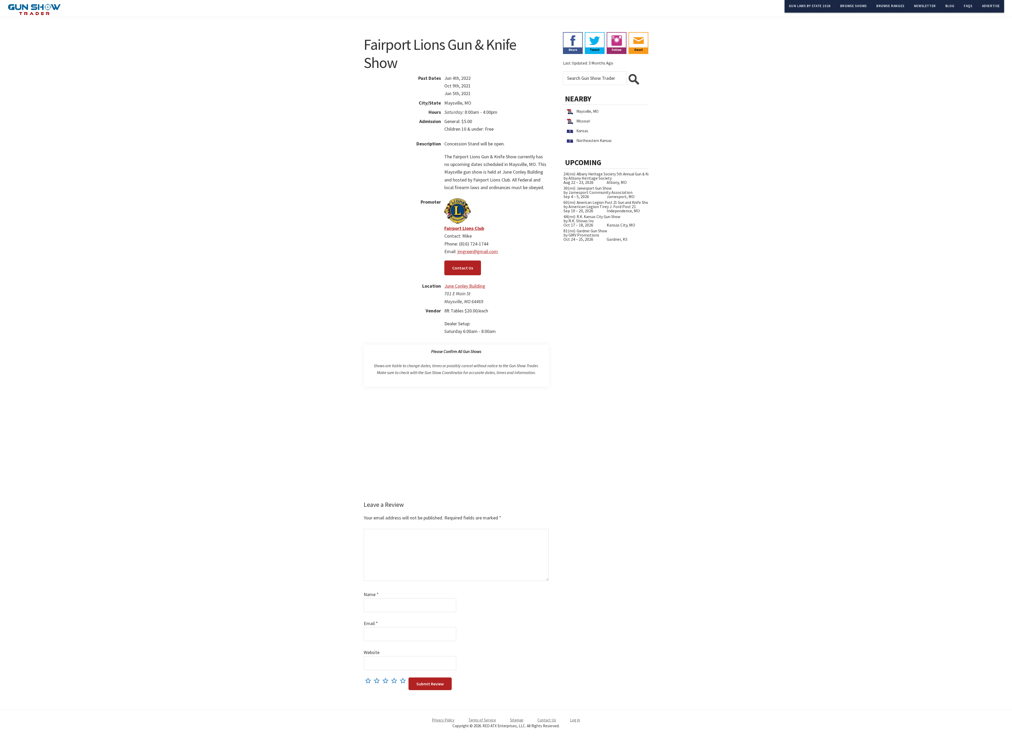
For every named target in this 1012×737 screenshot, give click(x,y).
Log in (575, 720)
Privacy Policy (443, 720)
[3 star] (386, 680)
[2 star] (378, 680)
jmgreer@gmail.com (478, 251)
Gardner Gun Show (592, 230)
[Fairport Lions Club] (457, 202)
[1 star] (369, 680)
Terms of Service (482, 720)
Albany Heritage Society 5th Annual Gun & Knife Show (620, 173)
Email (371, 623)
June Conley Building (464, 286)
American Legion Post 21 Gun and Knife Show (614, 202)
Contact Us (462, 268)
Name (371, 594)
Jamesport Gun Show (594, 188)
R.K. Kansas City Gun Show (598, 216)
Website (372, 652)
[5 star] (404, 680)
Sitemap (516, 720)
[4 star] (395, 680)
